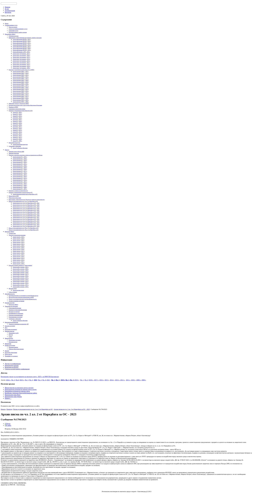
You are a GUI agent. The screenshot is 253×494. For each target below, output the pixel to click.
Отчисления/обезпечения (15, 308)
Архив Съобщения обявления (20, 148)
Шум (6, 327)
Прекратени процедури (14, 142)
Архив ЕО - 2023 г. (17, 116)
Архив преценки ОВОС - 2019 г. (21, 82)
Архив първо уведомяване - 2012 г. (21, 64)
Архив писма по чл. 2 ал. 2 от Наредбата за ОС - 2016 (26, 219)
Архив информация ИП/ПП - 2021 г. (22, 46)
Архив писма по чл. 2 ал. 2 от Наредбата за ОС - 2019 (26, 214)
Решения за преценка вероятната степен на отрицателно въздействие (25, 155)
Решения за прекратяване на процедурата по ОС (21, 192)
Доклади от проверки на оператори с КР (19, 324)
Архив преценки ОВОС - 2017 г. (21, 85)
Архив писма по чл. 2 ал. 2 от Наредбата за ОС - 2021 (26, 210)
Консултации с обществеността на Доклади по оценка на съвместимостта (26, 199)
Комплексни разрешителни (11, 322)
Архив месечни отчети (18, 290)
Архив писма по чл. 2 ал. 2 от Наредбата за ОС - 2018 (26, 215)
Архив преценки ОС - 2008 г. (20, 187)
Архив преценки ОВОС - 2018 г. (21, 84)
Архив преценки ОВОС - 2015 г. (21, 89)
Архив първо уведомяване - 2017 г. (21, 53)
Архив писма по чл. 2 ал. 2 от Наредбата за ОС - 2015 (26, 221)
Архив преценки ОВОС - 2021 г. (21, 78)
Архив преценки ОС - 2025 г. (20, 157)
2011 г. (128, 380)
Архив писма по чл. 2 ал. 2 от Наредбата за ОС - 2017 (26, 217)
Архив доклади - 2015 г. (19, 254)
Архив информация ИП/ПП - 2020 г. (22, 48)
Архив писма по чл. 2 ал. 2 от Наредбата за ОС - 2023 (26, 206)
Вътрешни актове (13, 342)
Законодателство (9, 338)
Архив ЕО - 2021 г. (17, 119)
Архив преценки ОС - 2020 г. (20, 166)
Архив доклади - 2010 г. (19, 263)
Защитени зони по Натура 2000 (16, 151)
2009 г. (138, 380)
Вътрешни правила (13, 347)
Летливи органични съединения (16, 301)
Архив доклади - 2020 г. (19, 246)
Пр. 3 (13, 380)
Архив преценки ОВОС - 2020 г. (21, 80)
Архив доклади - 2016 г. (19, 253)
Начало (6, 23)
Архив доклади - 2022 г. (19, 242)
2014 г (112, 380)
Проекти (7, 351)
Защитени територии (14, 153)
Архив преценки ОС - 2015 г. (20, 174)
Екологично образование (11, 352)
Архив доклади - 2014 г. (19, 256)
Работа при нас (8, 354)
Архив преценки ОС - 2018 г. (20, 169)
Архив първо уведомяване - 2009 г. (21, 68)
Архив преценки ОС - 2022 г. (20, 162)
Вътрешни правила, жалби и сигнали (18, 32)
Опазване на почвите (10, 326)
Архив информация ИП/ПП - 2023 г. (22, 43)
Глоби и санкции (13, 292)
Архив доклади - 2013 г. (19, 258)
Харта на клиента (13, 27)
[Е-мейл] (8, 425)
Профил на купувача (10, 345)
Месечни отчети (13, 288)
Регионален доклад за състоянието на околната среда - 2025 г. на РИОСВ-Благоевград (30, 376)
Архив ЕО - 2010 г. (17, 139)
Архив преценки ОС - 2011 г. (20, 182)
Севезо (10, 336)
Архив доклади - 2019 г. (19, 247)
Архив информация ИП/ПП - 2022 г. (22, 45)
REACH (11, 334)
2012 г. (122, 380)
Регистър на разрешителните (16, 315)
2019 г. (76, 380)
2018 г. (91, 380)
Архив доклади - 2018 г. (19, 249)
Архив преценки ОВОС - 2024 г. (21, 73)
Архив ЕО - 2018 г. (17, 125)
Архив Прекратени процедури (20, 144)
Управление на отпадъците (11, 306)
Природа (7, 150)
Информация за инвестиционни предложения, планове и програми (25, 37)
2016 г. (101, 380)
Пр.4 (17, 380)
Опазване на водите (9, 302)
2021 (48, 380)
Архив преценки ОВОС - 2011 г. (21, 96)
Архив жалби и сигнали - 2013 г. (21, 281)
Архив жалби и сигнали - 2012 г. (21, 283)
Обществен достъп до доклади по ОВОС (19, 103)
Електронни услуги (13, 30)
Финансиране (8, 343)
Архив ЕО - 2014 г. (17, 132)
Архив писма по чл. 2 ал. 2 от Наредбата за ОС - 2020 (26, 212)
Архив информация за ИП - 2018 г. (21, 52)
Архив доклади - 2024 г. (19, 238)
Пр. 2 (40, 380)
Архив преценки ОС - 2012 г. (20, 180)
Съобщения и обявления (15, 146)
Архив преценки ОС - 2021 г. (20, 164)
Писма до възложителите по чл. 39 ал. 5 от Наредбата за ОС (24, 228)
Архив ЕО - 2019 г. (17, 123)
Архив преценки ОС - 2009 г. (20, 185)
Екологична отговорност (11, 329)
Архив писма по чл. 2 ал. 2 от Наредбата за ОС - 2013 (26, 224)
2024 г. (8, 380)
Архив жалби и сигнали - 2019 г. (21, 270)
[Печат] (7, 424)
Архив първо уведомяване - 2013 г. (21, 61)
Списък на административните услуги (18, 29)
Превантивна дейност (10, 34)
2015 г (107, 380)
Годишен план (12, 233)
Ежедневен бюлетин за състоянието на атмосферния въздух (23, 295)
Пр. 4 (31, 380)
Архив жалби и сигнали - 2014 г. (21, 279)
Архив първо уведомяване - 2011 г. (21, 62)
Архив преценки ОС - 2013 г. (20, 178)
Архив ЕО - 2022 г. (17, 117)
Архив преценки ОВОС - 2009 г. (21, 100)
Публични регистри (13, 36)
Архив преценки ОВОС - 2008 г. (21, 101)
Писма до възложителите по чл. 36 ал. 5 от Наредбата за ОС (24, 230)
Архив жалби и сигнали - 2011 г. (21, 285)
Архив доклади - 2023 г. (19, 240)
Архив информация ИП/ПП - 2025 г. (22, 39)
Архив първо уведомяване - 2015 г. (21, 57)
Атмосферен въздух (10, 294)
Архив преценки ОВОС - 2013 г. (21, 93)
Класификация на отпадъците (16, 313)
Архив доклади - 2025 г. (19, 237)
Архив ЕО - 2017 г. (17, 126)
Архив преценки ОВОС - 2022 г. (21, 77)
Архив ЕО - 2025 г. (17, 112)
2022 (35, 380)
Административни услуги (11, 25)
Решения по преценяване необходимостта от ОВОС (21, 69)
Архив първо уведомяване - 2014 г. (21, 59)
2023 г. (22, 380)
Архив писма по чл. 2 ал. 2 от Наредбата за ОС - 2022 (26, 208)
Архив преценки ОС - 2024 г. (20, 158)
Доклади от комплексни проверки (17, 235)
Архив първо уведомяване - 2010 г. (21, 66)
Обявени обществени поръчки (16, 349)
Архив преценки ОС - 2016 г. (20, 173)
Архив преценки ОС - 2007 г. (20, 189)
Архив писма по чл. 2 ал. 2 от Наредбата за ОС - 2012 (26, 226)
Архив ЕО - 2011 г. (17, 137)
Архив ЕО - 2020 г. (17, 121)
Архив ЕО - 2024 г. (17, 114)
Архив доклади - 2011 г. (19, 262)
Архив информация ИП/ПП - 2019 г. (22, 50)
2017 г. (96, 380)
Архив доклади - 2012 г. (19, 260)
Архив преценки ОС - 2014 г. (20, 176)
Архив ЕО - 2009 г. (17, 141)
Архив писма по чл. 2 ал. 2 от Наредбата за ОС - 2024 (26, 205)
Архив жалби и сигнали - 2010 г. (21, 286)
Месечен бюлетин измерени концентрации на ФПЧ (21, 297)
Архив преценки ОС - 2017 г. (20, 171)
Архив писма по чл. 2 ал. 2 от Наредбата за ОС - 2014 (26, 222)
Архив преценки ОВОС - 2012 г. (21, 94)
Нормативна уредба (13, 333)
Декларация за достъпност (11, 356)
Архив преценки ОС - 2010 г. (20, 183)
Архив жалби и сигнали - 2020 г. (21, 269)
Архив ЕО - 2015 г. (17, 130)
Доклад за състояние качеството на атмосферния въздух (23, 299)
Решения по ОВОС (13, 107)
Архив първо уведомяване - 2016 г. (21, 55)
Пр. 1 (53, 380)
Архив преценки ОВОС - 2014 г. (21, 91)
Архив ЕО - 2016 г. (17, 128)
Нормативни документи (15, 340)
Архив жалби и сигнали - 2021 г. (21, 267)
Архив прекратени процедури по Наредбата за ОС (25, 194)
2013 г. (117, 380)
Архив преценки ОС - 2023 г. (20, 160)
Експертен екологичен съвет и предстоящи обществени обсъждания (25, 105)
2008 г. (144, 380)
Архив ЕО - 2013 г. (17, 133)
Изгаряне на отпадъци (14, 311)
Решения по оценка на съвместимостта (18, 190)
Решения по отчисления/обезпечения (18, 310)
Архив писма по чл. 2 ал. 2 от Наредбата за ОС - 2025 (26, 203)
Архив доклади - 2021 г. (19, 244)
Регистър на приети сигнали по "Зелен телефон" (20, 265)
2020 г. (63, 380)
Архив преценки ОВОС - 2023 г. (21, 75)
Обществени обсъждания (15, 198)
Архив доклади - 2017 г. (19, 251)
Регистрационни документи (15, 317)
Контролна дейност (9, 231)
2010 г (133, 380)
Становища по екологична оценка (17, 109)
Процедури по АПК (14, 196)
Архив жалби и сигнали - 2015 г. (21, 278)
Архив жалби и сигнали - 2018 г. (21, 272)
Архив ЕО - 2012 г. (17, 135)
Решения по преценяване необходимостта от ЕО (21, 110)
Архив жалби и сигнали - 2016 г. (21, 276)
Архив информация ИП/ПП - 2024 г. (22, 41)
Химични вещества (9, 331)
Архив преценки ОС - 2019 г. (20, 167)
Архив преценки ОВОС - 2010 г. (21, 98)
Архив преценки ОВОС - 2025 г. (21, 71)
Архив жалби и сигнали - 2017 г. (21, 274)
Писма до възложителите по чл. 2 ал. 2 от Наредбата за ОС (23, 201)
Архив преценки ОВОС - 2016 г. (21, 87)
